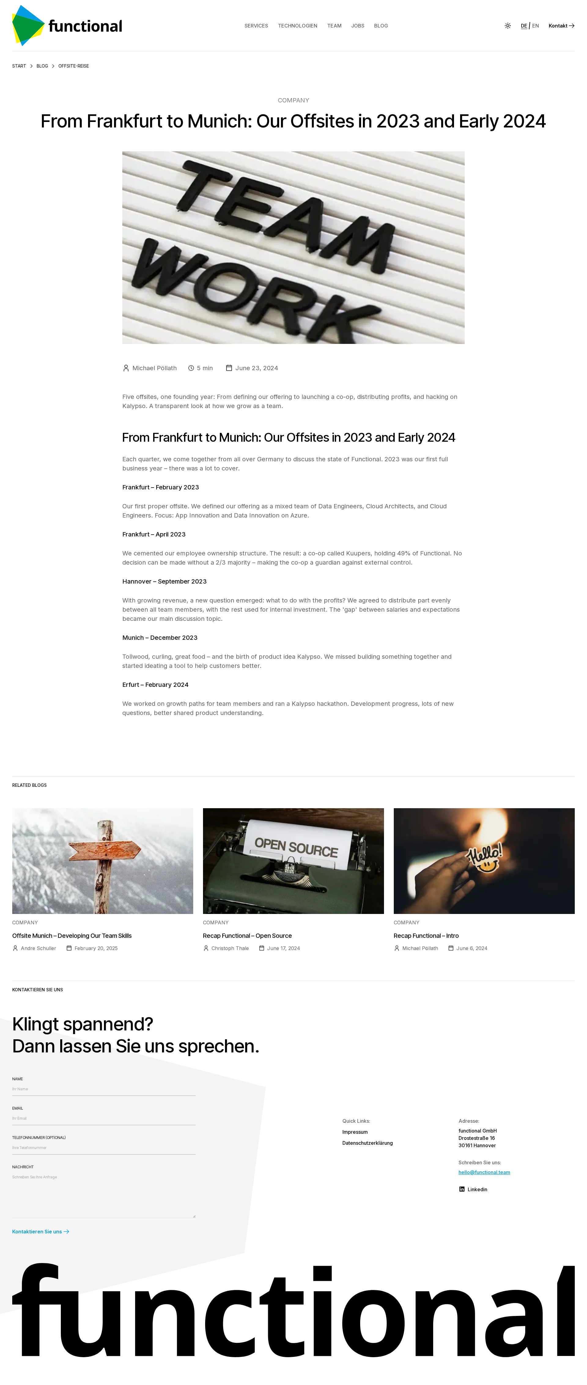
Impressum (355, 1132)
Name (17, 1079)
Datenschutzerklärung (367, 1143)
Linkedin (477, 1189)
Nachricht (23, 1167)
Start (19, 65)
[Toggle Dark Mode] (507, 25)
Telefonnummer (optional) (39, 1137)
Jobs (357, 26)
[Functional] (70, 25)
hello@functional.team (484, 1172)
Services (256, 26)
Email (17, 1108)
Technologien (297, 26)
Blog (381, 26)
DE (524, 26)
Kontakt (558, 26)
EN (535, 26)
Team (334, 26)
